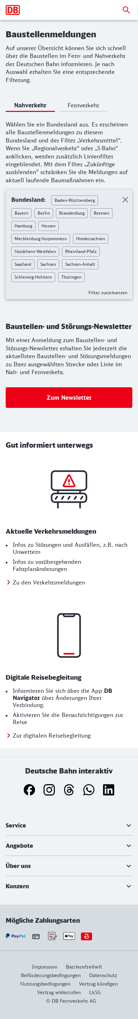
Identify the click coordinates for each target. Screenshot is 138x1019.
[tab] (30, 106)
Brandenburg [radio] (72, 213)
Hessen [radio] (48, 225)
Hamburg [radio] (23, 225)
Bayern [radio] (21, 213)
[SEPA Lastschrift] (52, 936)
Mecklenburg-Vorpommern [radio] (41, 238)
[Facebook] (29, 790)
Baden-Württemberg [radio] (74, 200)
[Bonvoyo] (86, 936)
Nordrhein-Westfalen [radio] (35, 251)
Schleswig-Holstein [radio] (33, 277)
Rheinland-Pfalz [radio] (81, 251)
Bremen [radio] (101, 213)
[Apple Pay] (69, 936)
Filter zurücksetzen (107, 292)
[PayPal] (16, 936)
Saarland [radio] (23, 264)
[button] (69, 825)
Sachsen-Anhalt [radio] (80, 264)
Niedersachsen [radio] (90, 238)
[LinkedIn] (108, 790)
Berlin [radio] (44, 213)
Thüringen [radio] (71, 277)
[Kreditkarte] (35, 936)
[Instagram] (49, 790)
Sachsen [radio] (48, 264)
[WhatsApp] (88, 790)
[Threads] (69, 790)
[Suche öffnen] (126, 10)
